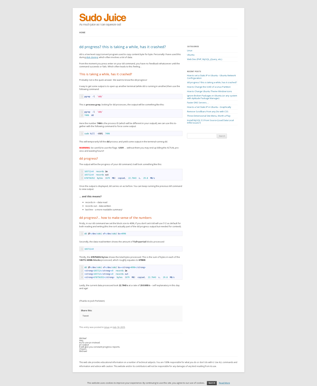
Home (82, 32)
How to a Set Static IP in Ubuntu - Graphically (209, 107)
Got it (212, 382)
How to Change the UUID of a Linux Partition (209, 86)
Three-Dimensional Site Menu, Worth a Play (208, 115)
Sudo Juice (102, 17)
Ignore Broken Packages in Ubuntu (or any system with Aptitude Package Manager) (212, 97)
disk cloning (92, 57)
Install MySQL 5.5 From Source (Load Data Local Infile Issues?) (210, 121)
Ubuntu (190, 54)
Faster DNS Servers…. (198, 102)
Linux (106, 327)
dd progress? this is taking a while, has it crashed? (212, 82)
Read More (224, 382)
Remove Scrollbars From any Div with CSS (207, 111)
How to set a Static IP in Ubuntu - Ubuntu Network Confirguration (211, 77)
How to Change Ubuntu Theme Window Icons (209, 91)
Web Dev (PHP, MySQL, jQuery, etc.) (204, 59)
